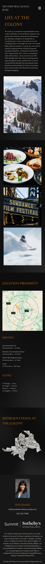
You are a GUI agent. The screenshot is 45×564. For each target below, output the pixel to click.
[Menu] (40, 8)
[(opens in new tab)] (23, 524)
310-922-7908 (22, 513)
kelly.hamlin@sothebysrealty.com (22, 509)
